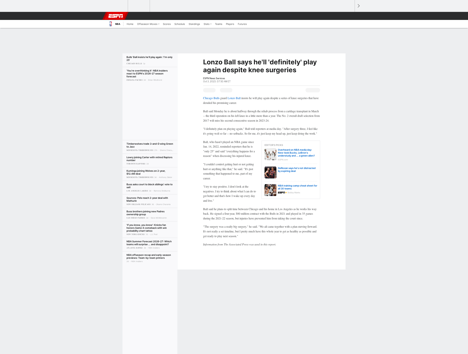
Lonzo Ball (234, 98)
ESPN (115, 16)
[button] (350, 16)
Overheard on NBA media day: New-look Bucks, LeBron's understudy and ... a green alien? (296, 152)
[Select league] (117, 6)
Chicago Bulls (211, 98)
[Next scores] (358, 6)
